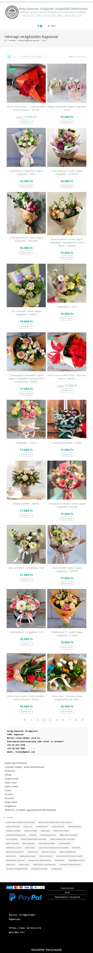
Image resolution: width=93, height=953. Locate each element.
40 (78, 57)
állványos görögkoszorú (17, 869)
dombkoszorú (42, 827)
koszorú (32, 835)
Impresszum (67, 888)
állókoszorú (56, 869)
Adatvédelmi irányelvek (67, 897)
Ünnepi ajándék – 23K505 (26, 503)
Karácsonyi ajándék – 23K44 (66, 442)
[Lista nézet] (14, 57)
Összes (83, 57)
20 (76, 57)
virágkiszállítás (45, 856)
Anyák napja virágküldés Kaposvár (20, 822)
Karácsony (45, 831)
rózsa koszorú (29, 844)
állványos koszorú (39, 869)
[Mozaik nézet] (9, 57)
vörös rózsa (24, 865)
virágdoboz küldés (27, 856)
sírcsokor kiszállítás (15, 852)
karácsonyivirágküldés (16, 835)
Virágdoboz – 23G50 (26, 442)
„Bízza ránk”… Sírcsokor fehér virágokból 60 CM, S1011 (66, 698)
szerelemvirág (65, 844)
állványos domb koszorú (70, 865)
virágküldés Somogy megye (39, 860)
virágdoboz (11, 856)
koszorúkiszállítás (48, 835)
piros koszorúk (12, 844)
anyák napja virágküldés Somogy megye (54, 822)
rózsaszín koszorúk (47, 844)
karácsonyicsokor (61, 831)
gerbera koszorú (13, 831)
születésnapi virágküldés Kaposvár (53, 848)
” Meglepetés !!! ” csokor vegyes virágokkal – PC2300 (66, 634)
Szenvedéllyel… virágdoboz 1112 (26, 632)
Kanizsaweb (54, 949)
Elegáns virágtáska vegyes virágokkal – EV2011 (67, 108)
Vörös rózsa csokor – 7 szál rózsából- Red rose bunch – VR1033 (26, 108)
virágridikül (60, 860)
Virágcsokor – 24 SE (67, 306)
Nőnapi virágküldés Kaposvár (62, 839)
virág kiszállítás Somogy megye (69, 856)
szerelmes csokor (13, 848)
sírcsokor (76, 848)
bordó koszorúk (13, 827)
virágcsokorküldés (68, 852)
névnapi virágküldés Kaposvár (33, 839)
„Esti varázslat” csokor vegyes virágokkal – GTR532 (26, 313)
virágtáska (10, 865)
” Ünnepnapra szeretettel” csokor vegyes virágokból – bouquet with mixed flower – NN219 (26, 378)
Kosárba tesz (26, 122)
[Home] (5, 40)
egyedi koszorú (57, 827)
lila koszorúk (11, 839)
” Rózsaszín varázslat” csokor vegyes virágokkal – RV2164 (67, 505)
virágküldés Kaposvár (15, 860)
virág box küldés (49, 852)
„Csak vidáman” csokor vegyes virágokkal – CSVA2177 (67, 172)
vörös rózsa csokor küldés (44, 865)
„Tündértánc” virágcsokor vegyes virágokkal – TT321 (26, 172)
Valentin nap (32, 852)
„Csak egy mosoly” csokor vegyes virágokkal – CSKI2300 (26, 239)
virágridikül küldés (76, 860)
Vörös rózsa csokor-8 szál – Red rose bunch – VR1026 (67, 377)
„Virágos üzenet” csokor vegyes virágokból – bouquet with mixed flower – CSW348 (67, 242)
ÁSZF (67, 892)
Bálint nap (28, 827)
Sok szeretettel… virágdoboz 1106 (26, 567)
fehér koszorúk (74, 827)
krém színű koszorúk (68, 835)
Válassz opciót (26, 186)
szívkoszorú (30, 848)
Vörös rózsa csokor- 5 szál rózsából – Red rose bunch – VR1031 (26, 698)
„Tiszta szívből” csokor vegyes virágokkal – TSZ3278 (66, 569)
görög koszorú (30, 831)
